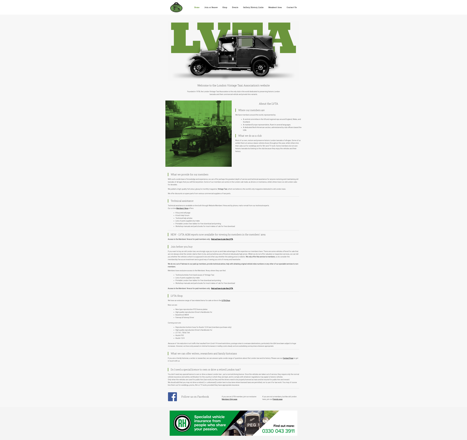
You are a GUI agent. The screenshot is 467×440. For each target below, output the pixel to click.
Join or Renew (211, 7)
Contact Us (292, 7)
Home (196, 7)
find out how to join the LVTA (222, 239)
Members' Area (182, 208)
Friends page (278, 399)
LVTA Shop (226, 300)
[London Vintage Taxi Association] (176, 7)
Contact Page (288, 358)
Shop (224, 7)
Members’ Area (275, 7)
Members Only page (229, 399)
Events (235, 7)
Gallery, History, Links (253, 7)
